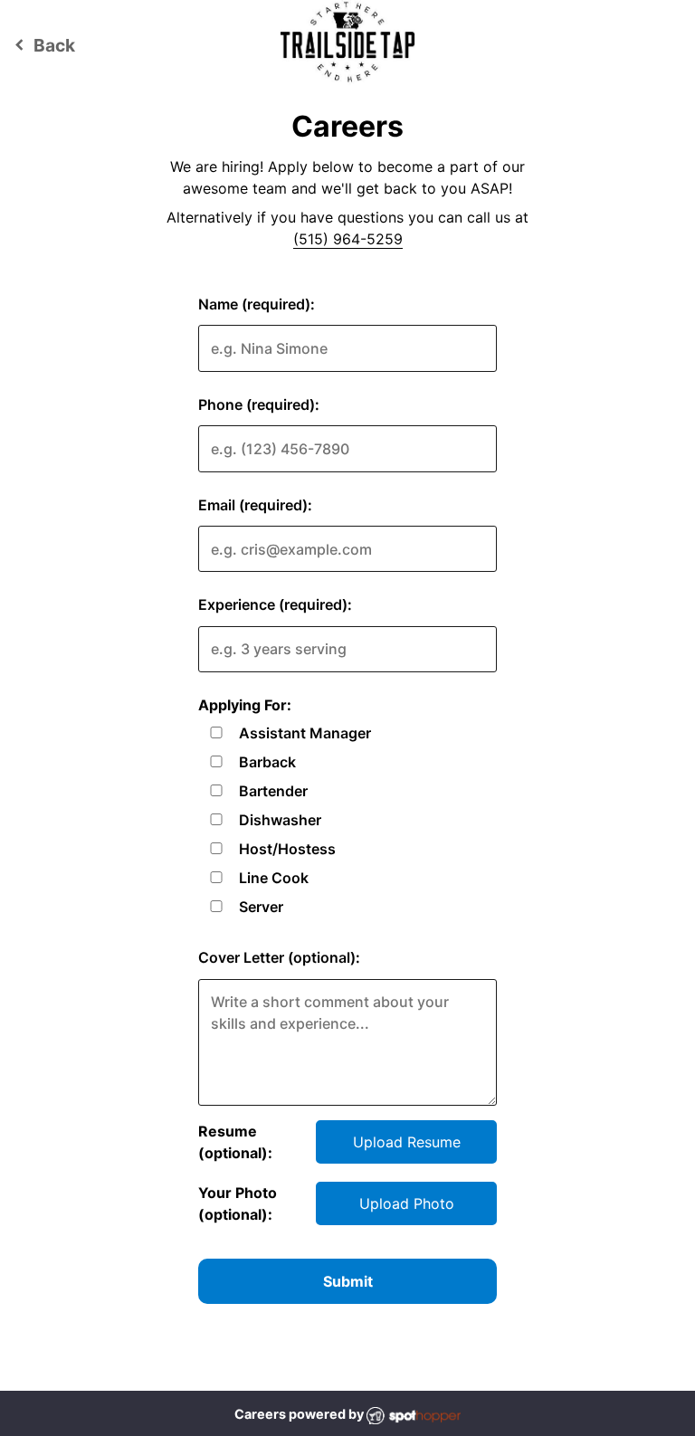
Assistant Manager (305, 733)
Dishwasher (280, 820)
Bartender (273, 791)
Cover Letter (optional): (279, 957)
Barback (267, 762)
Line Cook (274, 878)
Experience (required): (275, 604)
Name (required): (256, 304)
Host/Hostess (287, 849)
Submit (348, 1281)
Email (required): (255, 505)
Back (42, 45)
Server (261, 907)
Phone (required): (258, 404)
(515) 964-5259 (348, 239)
